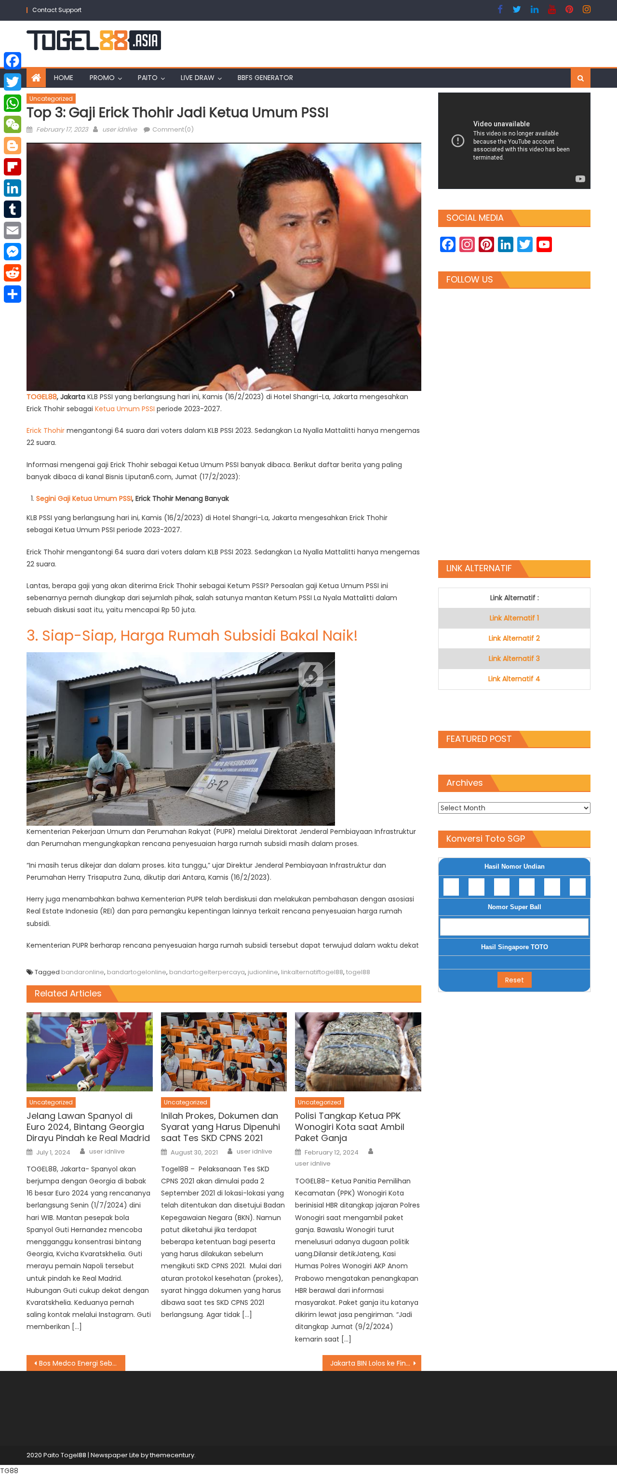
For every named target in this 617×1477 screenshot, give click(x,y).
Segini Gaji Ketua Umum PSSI (84, 498)
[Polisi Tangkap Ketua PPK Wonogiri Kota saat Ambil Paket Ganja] (358, 1051)
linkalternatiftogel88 (312, 972)
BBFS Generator (265, 77)
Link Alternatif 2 (514, 638)
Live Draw (198, 77)
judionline (263, 972)
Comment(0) (173, 129)
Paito (148, 77)
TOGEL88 (42, 397)
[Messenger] (12, 251)
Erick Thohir (46, 430)
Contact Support (56, 10)
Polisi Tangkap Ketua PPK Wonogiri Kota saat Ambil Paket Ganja (349, 1127)
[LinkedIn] (12, 188)
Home (63, 77)
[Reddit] (12, 272)
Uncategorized (51, 98)
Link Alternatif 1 (514, 618)
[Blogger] (12, 145)
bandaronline (82, 972)
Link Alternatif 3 (514, 658)
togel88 (358, 972)
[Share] (12, 294)
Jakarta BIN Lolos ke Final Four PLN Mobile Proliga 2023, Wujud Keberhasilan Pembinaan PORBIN (375, 1363)
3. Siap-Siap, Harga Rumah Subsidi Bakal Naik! (192, 635)
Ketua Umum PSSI (125, 409)
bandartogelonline (136, 972)
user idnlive (119, 129)
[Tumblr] (12, 209)
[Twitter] (12, 82)
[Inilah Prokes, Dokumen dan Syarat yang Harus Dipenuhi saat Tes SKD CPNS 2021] (224, 1051)
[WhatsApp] (12, 103)
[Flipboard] (12, 166)
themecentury (172, 1455)
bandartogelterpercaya (207, 972)
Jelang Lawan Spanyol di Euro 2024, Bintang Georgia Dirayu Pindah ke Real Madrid (88, 1127)
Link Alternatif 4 (514, 679)
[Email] (12, 230)
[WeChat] (12, 124)
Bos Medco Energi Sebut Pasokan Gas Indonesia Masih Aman (82, 1363)
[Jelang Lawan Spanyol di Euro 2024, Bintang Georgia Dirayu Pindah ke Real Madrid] (90, 1051)
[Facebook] (12, 60)
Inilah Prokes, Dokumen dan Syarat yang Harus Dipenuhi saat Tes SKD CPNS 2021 (220, 1127)
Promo (102, 77)
